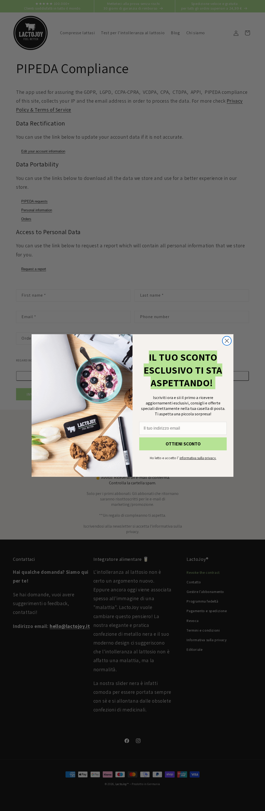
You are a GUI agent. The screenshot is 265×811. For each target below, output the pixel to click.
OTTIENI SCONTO (183, 444)
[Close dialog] (226, 340)
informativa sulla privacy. (198, 458)
